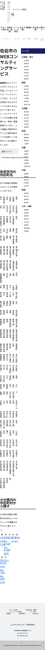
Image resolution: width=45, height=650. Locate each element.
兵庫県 (26, 160)
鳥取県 (26, 174)
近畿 (23, 147)
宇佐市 (2, 538)
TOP (43, 642)
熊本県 (26, 219)
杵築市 (6, 538)
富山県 (26, 115)
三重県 (26, 143)
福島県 (26, 79)
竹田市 (13, 538)
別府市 (2, 583)
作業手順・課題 (9, 29)
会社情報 (35, 28)
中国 (23, 170)
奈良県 (26, 163)
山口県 (26, 186)
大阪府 (26, 157)
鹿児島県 (27, 228)
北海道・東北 (27, 56)
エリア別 (22, 28)
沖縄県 (26, 231)
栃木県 (26, 89)
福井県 (26, 121)
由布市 (6, 560)
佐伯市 (42, 39)
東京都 (26, 101)
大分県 (35, 39)
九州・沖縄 (26, 39)
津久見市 (14, 541)
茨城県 (26, 86)
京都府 (26, 154)
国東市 (6, 554)
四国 (23, 189)
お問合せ (42, 28)
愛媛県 (26, 199)
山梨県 (26, 124)
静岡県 (26, 137)
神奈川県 (27, 104)
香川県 (26, 196)
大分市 (2, 545)
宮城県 (26, 69)
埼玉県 (26, 95)
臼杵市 (2, 541)
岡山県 (26, 180)
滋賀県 (26, 151)
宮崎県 (26, 225)
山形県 (26, 76)
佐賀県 (26, 213)
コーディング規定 (16, 29)
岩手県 (26, 66)
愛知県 (26, 140)
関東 (23, 82)
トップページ (6, 39)
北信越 (24, 108)
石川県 (26, 118)
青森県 (26, 63)
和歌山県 (27, 166)
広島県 (26, 183)
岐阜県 (26, 134)
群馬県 (26, 92)
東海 (23, 130)
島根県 (26, 177)
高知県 (26, 202)
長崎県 (26, 216)
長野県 (26, 127)
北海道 (26, 60)
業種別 (29, 27)
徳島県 (26, 193)
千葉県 (26, 98)
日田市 (2, 567)
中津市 (17, 538)
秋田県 (26, 72)
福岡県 (26, 210)
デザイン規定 (3, 28)
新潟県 (26, 112)
